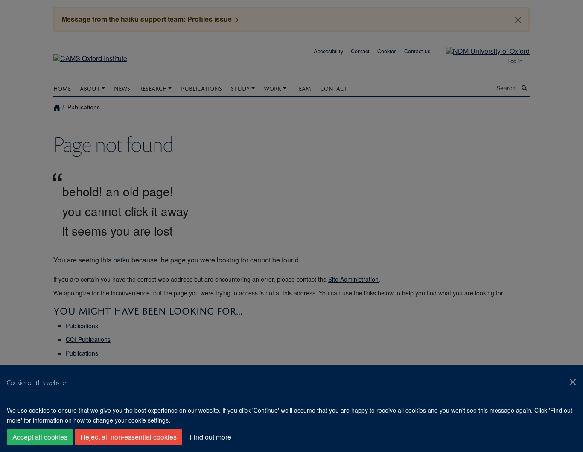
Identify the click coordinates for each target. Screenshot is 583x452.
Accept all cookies (39, 437)
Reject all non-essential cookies (128, 437)
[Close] (573, 382)
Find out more (210, 437)
